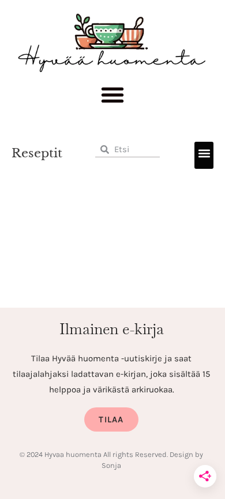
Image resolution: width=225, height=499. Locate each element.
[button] (113, 98)
